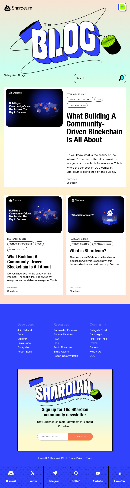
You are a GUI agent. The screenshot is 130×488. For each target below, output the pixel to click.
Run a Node (24, 343)
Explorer (22, 339)
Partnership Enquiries (65, 330)
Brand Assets (61, 352)
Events (94, 343)
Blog (56, 343)
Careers (94, 347)
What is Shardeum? (88, 250)
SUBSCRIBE (80, 436)
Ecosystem (23, 347)
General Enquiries (63, 335)
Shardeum (72, 183)
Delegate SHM (98, 330)
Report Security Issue (66, 356)
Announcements (80, 244)
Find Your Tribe (98, 339)
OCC (99, 99)
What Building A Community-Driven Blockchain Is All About (95, 126)
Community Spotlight (80, 99)
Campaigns (96, 335)
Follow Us (95, 352)
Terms (89, 458)
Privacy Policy (75, 458)
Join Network (24, 330)
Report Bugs (24, 352)
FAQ (56, 339)
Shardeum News (77, 105)
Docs (20, 335)
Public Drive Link (63, 347)
